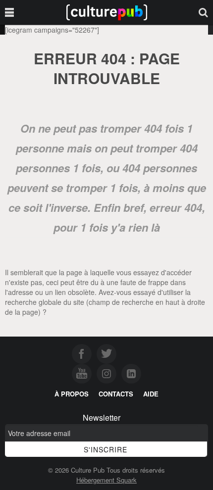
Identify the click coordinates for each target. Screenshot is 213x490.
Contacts (116, 393)
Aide (151, 393)
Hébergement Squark (106, 480)
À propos (71, 393)
